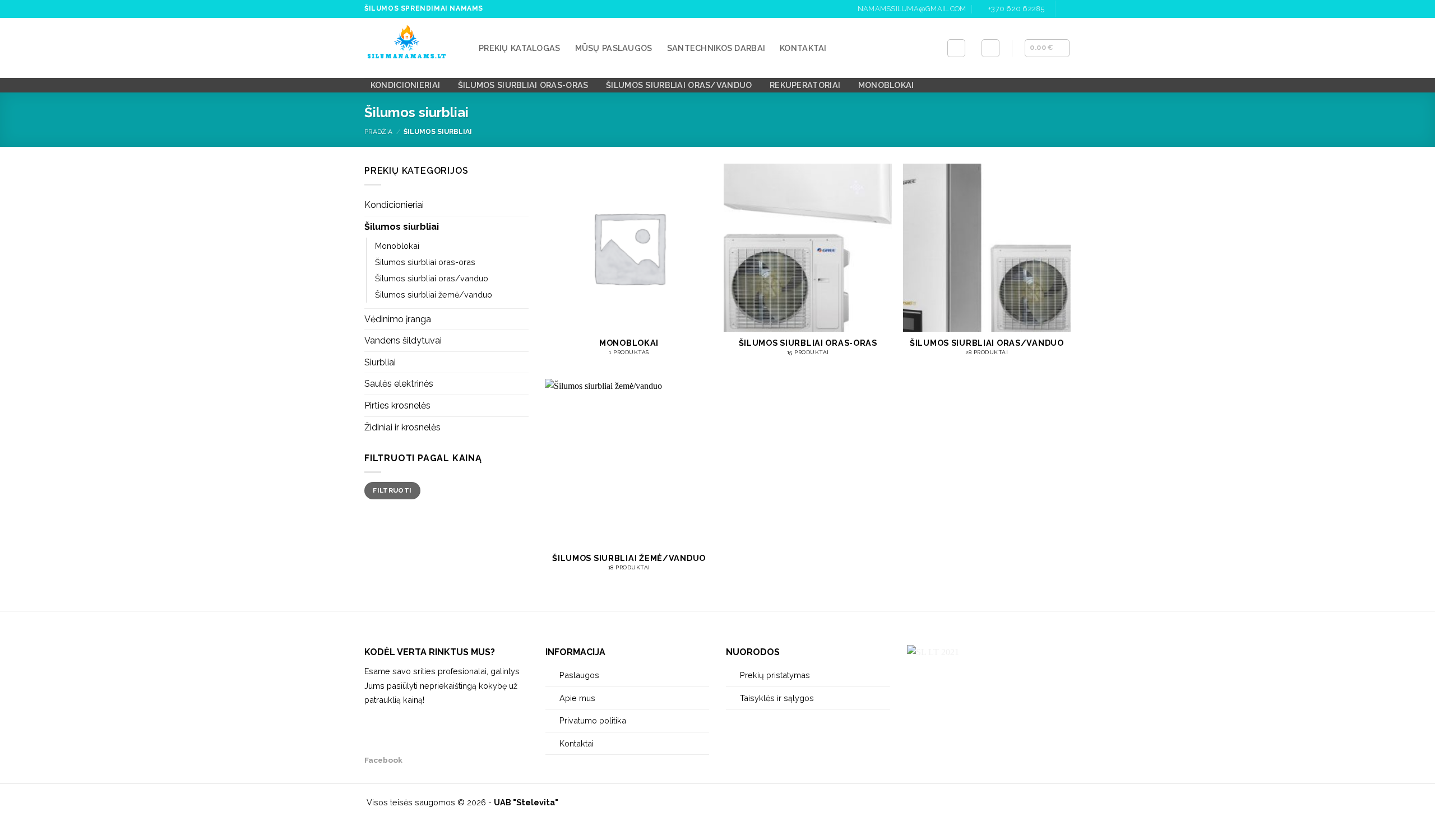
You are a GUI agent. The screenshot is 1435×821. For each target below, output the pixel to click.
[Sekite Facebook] (1065, 9)
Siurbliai (380, 362)
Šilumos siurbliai (401, 226)
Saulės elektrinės (398, 383)
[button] (990, 48)
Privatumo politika (592, 720)
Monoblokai (886, 85)
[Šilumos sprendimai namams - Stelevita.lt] (413, 48)
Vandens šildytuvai (403, 340)
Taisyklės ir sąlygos (777, 698)
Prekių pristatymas (775, 675)
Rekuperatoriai (805, 85)
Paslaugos (579, 675)
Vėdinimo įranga (397, 319)
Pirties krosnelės (397, 405)
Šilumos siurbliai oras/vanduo (679, 85)
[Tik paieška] (956, 48)
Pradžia (378, 132)
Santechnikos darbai (716, 48)
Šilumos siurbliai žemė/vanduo (433, 294)
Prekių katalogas (520, 48)
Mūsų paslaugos (613, 48)
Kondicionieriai (405, 85)
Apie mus (577, 698)
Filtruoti (392, 490)
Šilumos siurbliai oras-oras (523, 85)
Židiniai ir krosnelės (402, 427)
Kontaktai (803, 48)
